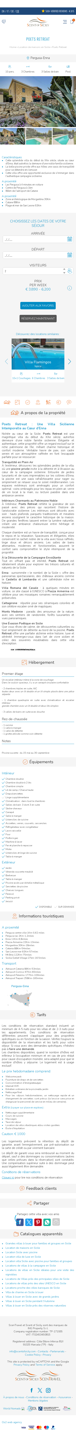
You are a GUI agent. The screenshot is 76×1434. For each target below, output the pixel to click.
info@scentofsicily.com (22, 1351)
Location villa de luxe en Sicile (23, 1257)
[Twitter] (29, 1222)
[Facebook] (47, 1222)
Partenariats (57, 1351)
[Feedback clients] (69, 402)
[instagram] (46, 1390)
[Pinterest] (38, 1222)
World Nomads (12, 1408)
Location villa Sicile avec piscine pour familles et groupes (39, 1261)
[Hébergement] (17, 402)
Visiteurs (38, 265)
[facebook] (30, 1390)
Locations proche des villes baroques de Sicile (33, 1288)
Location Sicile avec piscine (21, 1252)
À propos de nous (13, 1397)
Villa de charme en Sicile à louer (25, 1292)
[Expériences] (48, 402)
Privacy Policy (22, 1364)
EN (3, 11)
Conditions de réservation (41, 1397)
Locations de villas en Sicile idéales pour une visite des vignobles (40, 1272)
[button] (38, 101)
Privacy (47, 1354)
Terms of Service (45, 1364)
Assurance (64, 1397)
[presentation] (6, 361)
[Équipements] (28, 402)
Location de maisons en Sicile (34, 47)
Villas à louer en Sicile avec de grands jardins (32, 1296)
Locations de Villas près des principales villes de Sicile (37, 1279)
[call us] (4, 21)
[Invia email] (56, 1222)
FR (17, 11)
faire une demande (21, 1049)
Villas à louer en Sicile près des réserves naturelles (36, 1305)
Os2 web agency (12, 1422)
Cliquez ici (8, 1177)
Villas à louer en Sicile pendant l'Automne (30, 1301)
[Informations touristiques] (38, 402)
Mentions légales (38, 1400)
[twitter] (38, 1390)
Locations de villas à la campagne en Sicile (31, 1265)
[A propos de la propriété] (7, 402)
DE (12, 11)
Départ (38, 249)
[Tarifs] (58, 402)
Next (71, 136)
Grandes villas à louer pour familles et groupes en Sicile (38, 1243)
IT (8, 11)
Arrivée (38, 234)
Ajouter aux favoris (38, 306)
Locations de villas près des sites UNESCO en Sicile (36, 1283)
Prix (38, 281)
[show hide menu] (65, 21)
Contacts (43, 1351)
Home (13, 47)
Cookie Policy (33, 1354)
